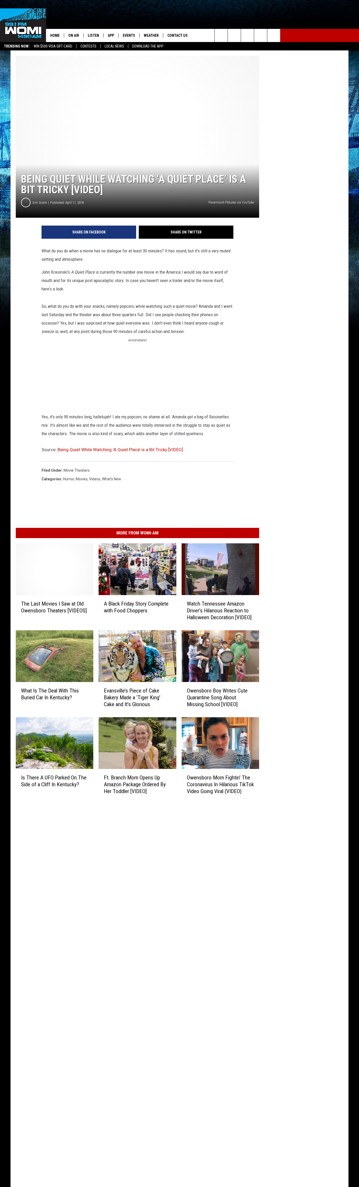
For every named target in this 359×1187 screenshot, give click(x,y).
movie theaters (77, 470)
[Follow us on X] (260, 35)
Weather (151, 35)
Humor (68, 479)
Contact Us (177, 35)
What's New (111, 479)
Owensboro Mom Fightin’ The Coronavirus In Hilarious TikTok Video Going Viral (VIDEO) (220, 784)
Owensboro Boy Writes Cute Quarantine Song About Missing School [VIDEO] (217, 697)
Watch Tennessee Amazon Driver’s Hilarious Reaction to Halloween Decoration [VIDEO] (219, 611)
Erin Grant (40, 203)
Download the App (147, 46)
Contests (88, 46)
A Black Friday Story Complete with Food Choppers (136, 607)
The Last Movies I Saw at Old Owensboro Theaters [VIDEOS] (54, 607)
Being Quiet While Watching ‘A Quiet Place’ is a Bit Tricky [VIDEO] (120, 449)
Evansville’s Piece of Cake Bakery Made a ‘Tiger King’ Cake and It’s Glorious (132, 697)
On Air (73, 35)
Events (129, 35)
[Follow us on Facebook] (247, 35)
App (111, 35)
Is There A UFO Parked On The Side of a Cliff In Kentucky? (53, 780)
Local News (114, 46)
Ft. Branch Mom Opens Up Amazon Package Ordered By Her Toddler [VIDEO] (135, 784)
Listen (93, 35)
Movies (82, 479)
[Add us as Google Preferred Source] (234, 35)
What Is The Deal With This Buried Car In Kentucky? (50, 694)
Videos (94, 479)
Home (55, 35)
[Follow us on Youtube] (273, 35)
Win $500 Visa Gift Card (53, 46)
